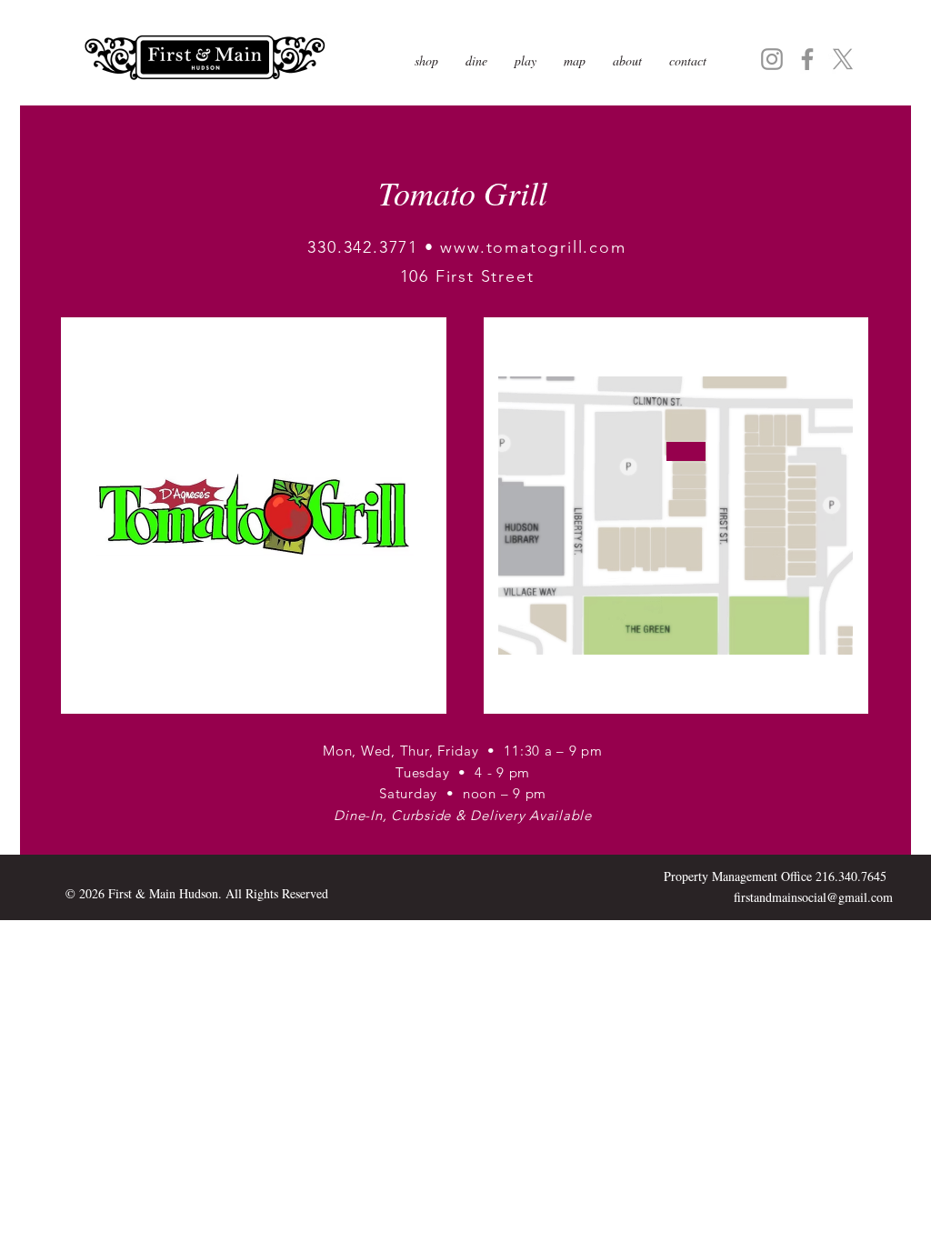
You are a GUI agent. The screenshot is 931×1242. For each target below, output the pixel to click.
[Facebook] (807, 59)
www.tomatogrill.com (533, 247)
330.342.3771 (362, 247)
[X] (842, 59)
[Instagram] (771, 59)
